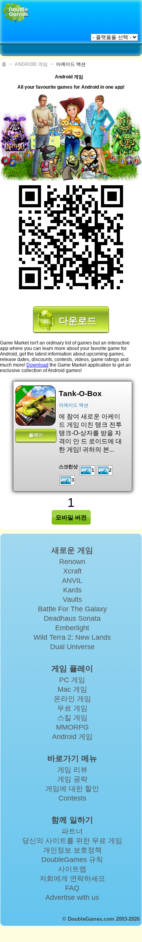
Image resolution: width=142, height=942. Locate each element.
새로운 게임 (72, 550)
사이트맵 (72, 869)
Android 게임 (72, 737)
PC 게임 (72, 680)
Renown (72, 562)
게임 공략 (72, 779)
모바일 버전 (71, 517)
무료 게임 (72, 708)
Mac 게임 (72, 689)
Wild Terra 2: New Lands (72, 637)
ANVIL (72, 581)
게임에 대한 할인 (72, 789)
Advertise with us (72, 897)
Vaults (72, 599)
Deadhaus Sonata (72, 618)
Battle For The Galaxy (72, 609)
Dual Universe (72, 647)
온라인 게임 (72, 699)
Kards (72, 590)
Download (37, 365)
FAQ (72, 888)
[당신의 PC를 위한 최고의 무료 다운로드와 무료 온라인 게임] (15, 12)
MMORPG (72, 727)
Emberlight (72, 628)
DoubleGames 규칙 (72, 860)
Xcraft (72, 571)
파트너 (72, 831)
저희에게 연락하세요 (72, 878)
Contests (72, 798)
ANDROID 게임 (32, 64)
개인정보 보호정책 (72, 850)
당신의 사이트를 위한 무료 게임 (72, 841)
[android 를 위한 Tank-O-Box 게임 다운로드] (35, 405)
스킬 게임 (72, 718)
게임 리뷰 (72, 770)
